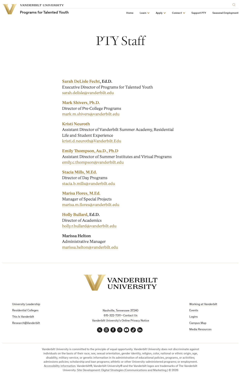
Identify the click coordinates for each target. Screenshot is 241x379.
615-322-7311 (112, 315)
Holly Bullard (74, 214)
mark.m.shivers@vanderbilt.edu (90, 114)
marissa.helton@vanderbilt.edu (90, 247)
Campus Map (197, 323)
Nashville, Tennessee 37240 (120, 310)
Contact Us (130, 315)
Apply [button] (159, 13)
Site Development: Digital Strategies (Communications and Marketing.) (122, 370)
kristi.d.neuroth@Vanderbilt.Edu (91, 141)
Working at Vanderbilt (203, 304)
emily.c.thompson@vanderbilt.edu (93, 162)
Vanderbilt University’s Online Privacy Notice (120, 320)
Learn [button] (143, 13)
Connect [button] (177, 13)
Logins (193, 316)
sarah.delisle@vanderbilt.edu (88, 92)
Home (129, 13)
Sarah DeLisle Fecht (81, 81)
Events (193, 310)
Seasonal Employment (225, 13)
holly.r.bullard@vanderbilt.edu (89, 226)
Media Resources (200, 329)
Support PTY (198, 13)
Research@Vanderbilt (26, 323)
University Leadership (26, 304)
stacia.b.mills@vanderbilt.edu (88, 183)
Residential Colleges (25, 310)
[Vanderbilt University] (120, 282)
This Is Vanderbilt (23, 316)
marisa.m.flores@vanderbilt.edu (90, 204)
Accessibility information (60, 366)
